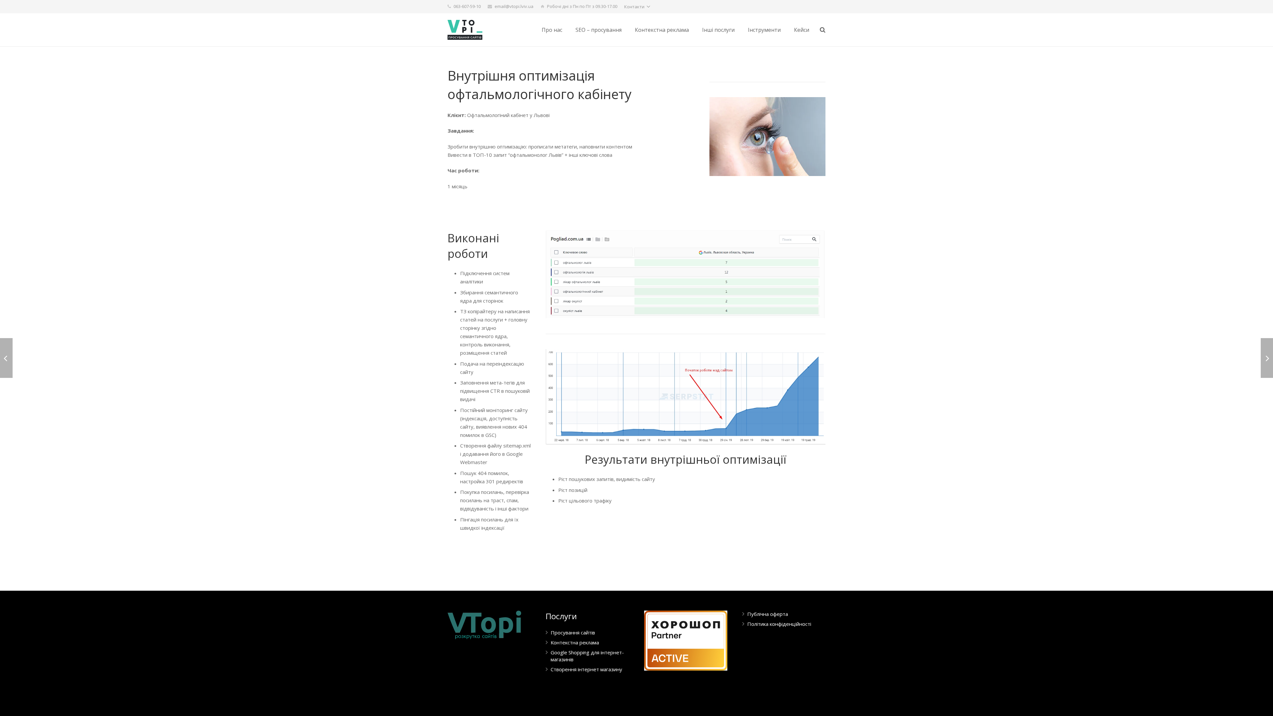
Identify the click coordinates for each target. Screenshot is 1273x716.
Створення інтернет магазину (586, 669)
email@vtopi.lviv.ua (514, 6)
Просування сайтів (573, 632)
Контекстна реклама (575, 642)
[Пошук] (822, 30)
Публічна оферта (767, 614)
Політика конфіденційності (779, 624)
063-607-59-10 (467, 6)
